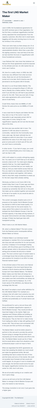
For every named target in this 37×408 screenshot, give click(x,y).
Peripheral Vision (7, 22)
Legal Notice (31, 406)
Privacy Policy (30, 403)
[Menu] (34, 3)
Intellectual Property (18, 406)
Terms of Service (19, 403)
